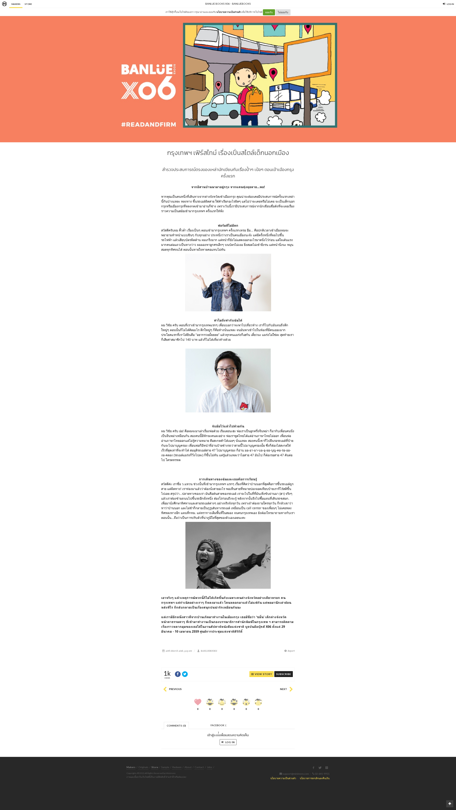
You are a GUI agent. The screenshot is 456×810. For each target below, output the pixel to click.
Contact (199, 767)
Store (28, 4)
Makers (15, 4)
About (188, 767)
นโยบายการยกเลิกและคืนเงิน (315, 778)
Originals (143, 767)
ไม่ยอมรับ (283, 12)
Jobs (209, 767)
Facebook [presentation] (218, 726)
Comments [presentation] (176, 725)
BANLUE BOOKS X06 (217, 3)
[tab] (176, 725)
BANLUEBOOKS (241, 3)
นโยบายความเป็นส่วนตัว (228, 12)
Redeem (177, 767)
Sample (165, 767)
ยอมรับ (269, 12)
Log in (230, 742)
